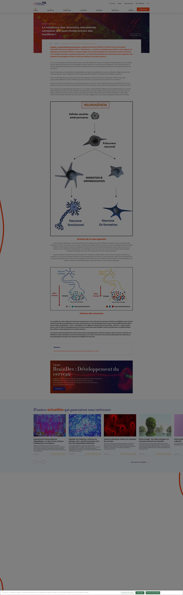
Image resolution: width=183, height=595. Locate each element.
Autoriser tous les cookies (152, 592)
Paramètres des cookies (128, 592)
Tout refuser (140, 592)
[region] (91, 592)
